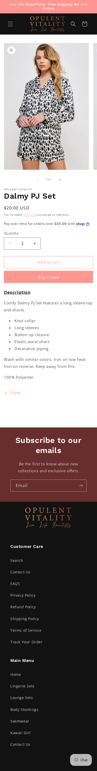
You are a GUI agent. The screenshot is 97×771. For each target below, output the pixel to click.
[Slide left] (37, 179)
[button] (10, 24)
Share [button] (15, 392)
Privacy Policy (22, 595)
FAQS (15, 583)
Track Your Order (26, 641)
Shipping (30, 214)
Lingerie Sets (22, 686)
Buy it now (48, 277)
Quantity (11, 233)
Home (15, 674)
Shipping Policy (24, 618)
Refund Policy (23, 606)
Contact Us (20, 572)
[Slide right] (60, 179)
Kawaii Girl (20, 732)
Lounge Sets (21, 697)
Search (16, 560)
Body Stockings (24, 709)
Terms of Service (26, 630)
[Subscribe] (80, 486)
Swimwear (19, 721)
